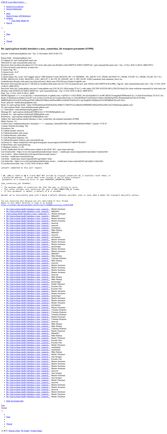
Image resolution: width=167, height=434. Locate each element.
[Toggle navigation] (25, 2)
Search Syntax (12, 16)
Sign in (9, 23)
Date (8, 34)
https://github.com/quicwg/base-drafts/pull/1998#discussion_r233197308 (37, 205)
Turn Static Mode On (20, 21)
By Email (25, 431)
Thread (9, 41)
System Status (36, 431)
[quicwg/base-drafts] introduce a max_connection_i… (28, 214)
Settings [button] (9, 18)
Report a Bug (14, 431)
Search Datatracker (14, 9)
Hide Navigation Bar (14, 401)
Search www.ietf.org (14, 6)
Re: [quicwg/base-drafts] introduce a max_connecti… (28, 209)
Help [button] (8, 14)
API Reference (25, 16)
